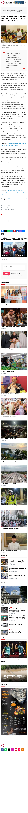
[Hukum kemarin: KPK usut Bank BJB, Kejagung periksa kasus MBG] (4, 576)
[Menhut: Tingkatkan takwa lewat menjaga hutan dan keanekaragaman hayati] (14, 541)
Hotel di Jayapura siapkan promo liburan (13, 217)
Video (10, 607)
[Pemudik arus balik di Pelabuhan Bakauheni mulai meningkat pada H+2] (14, 429)
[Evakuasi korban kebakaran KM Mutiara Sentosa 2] (4, 569)
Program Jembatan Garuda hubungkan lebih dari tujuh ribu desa (14, 676)
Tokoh (17, 764)
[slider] (5, 255)
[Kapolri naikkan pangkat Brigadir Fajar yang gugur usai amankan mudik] (14, 496)
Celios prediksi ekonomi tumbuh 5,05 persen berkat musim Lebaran (12, 393)
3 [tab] (14, 659)
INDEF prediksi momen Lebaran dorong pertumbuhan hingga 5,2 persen (12, 348)
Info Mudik (18, 762)
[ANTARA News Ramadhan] (9, 745)
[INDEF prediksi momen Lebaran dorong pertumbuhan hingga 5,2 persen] (14, 339)
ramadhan (4, 220)
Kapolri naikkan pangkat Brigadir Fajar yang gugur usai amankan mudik (14, 505)
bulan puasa (5, 226)
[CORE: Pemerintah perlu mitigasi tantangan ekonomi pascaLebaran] (14, 361)
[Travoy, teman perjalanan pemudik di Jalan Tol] (4, 632)
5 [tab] (18, 659)
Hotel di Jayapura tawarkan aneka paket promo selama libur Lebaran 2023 (12, 11)
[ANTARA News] (7, 2)
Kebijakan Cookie (20, 790)
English (17, 769)
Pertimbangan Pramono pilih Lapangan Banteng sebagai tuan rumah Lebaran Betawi (17, 617)
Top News (4, 582)
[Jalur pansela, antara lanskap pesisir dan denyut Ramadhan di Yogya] (14, 451)
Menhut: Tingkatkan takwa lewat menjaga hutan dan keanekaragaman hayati (13, 549)
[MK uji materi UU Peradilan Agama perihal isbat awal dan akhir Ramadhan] (14, 594)
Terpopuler (4, 555)
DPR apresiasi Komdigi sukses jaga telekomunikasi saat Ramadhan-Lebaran (13, 325)
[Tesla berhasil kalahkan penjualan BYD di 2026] (4, 625)
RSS (16, 800)
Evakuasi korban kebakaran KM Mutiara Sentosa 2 (14, 731)
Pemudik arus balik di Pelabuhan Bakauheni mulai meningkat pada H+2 (13, 437)
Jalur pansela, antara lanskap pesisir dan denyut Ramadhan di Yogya (13, 460)
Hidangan (17, 759)
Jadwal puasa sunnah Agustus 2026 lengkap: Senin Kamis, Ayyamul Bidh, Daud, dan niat (17, 561)
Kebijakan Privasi (19, 788)
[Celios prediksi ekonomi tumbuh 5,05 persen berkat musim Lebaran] (14, 384)
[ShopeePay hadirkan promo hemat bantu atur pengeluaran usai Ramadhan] (14, 294)
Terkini (3, 754)
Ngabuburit (18, 757)
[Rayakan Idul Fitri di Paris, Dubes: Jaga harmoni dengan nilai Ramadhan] (14, 518)
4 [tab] (16, 659)
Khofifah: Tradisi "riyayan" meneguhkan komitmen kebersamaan (12, 415)
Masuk (17, 780)
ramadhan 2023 (13, 220)
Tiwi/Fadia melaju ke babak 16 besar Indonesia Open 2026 (13, 654)
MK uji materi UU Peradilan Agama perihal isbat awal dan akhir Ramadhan (13, 602)
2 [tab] (12, 659)
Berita (12, 9)
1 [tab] (9, 659)
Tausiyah (17, 767)
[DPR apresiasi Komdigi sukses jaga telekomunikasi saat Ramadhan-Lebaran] (14, 317)
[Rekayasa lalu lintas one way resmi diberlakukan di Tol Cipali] (14, 474)
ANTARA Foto (19, 803)
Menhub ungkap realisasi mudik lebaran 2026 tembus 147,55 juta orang (17, 610)
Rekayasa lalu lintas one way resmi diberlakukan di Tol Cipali (11, 482)
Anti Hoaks (4, 778)
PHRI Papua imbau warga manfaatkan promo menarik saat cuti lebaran (12, 193)
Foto (2, 637)
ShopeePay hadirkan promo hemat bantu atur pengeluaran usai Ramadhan (13, 303)
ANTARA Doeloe (5, 785)
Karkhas (3, 775)
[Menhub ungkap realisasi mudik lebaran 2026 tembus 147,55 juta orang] (4, 609)
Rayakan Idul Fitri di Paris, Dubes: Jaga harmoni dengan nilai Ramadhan (12, 527)
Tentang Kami (19, 793)
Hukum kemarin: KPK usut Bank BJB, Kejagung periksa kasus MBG (17, 575)
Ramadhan (6, 9)
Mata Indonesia (5, 783)
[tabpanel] (14, 649)
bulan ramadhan (18, 223)
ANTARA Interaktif (6, 780)
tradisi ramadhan (7, 223)
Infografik (12, 566)
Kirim (6, 273)
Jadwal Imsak (18, 772)
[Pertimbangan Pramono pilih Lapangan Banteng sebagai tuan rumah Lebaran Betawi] (4, 618)
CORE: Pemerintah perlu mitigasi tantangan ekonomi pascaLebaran (13, 370)
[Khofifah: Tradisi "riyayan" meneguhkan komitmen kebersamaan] (14, 406)
